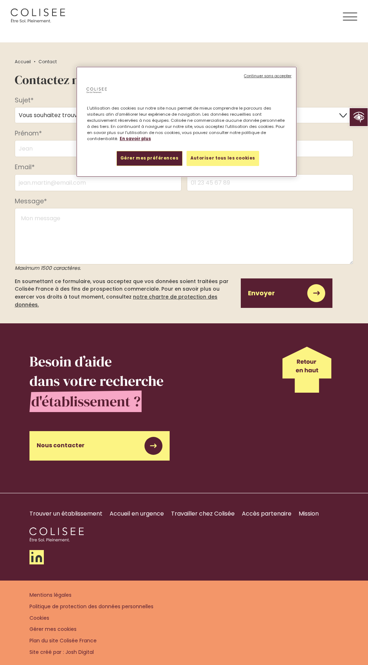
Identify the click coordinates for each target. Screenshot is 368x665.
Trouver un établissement (65, 513)
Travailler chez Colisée (203, 513)
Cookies (39, 618)
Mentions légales (50, 595)
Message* (31, 201)
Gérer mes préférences (149, 158)
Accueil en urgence (137, 513)
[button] (358, 117)
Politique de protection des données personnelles (91, 606)
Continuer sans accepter (267, 76)
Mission (309, 513)
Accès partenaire (266, 513)
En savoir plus (135, 139)
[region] (186, 121)
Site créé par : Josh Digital (61, 652)
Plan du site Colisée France (63, 640)
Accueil (23, 62)
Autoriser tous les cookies (222, 158)
